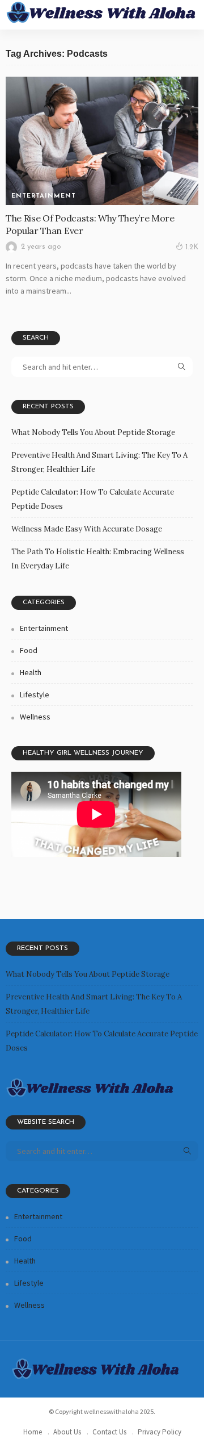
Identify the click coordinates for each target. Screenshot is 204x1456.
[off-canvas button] (18, 15)
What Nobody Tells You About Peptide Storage (93, 432)
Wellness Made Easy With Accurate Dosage (86, 529)
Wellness (35, 717)
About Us (67, 1432)
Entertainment (43, 196)
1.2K (191, 247)
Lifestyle (34, 694)
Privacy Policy (159, 1432)
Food (28, 650)
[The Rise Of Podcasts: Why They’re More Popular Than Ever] (102, 141)
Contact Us (109, 1432)
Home (32, 1432)
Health (30, 672)
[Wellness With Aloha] (102, 11)
